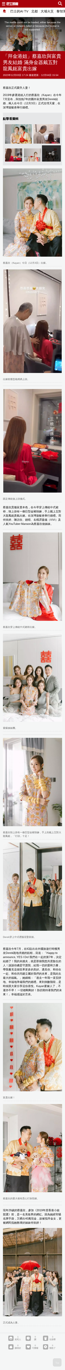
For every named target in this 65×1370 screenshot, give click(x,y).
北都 (34, 11)
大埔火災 (47, 11)
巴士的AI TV (19, 11)
